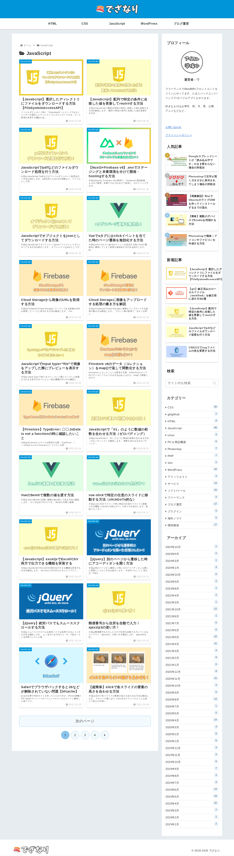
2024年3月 (191, 560)
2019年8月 (191, 775)
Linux (192, 435)
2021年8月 (191, 616)
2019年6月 (191, 789)
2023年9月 (191, 581)
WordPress (192, 469)
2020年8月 (191, 699)
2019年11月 (191, 755)
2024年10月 (191, 547)
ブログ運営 (192, 504)
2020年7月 (191, 706)
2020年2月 (191, 734)
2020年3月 (191, 727)
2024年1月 (191, 567)
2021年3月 (191, 651)
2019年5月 (191, 796)
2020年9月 (191, 692)
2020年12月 (191, 671)
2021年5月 (191, 637)
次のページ (85, 721)
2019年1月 (191, 824)
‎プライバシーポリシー (178, 135)
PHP (192, 455)
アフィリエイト (192, 476)
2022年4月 (191, 595)
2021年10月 (191, 609)
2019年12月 (191, 748)
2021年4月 (191, 644)
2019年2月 (191, 817)
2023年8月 (191, 588)
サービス (192, 483)
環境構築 (192, 525)
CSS (192, 407)
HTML (192, 421)
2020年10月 (191, 685)
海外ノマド (192, 518)
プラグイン (192, 511)
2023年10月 (191, 574)
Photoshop (192, 449)
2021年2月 (191, 657)
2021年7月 (191, 623)
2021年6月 (191, 630)
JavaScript (192, 428)
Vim (192, 462)
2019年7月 (191, 782)
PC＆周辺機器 (192, 442)
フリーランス (192, 497)
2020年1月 (191, 741)
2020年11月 (191, 678)
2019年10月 (191, 761)
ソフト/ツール (192, 490)
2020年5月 (191, 713)
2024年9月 (191, 553)
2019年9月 (191, 768)
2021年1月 (191, 664)
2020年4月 (191, 720)
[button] (214, 383)
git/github (192, 414)
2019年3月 (191, 810)
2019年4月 (191, 803)
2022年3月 (191, 602)
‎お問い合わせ (173, 127)
